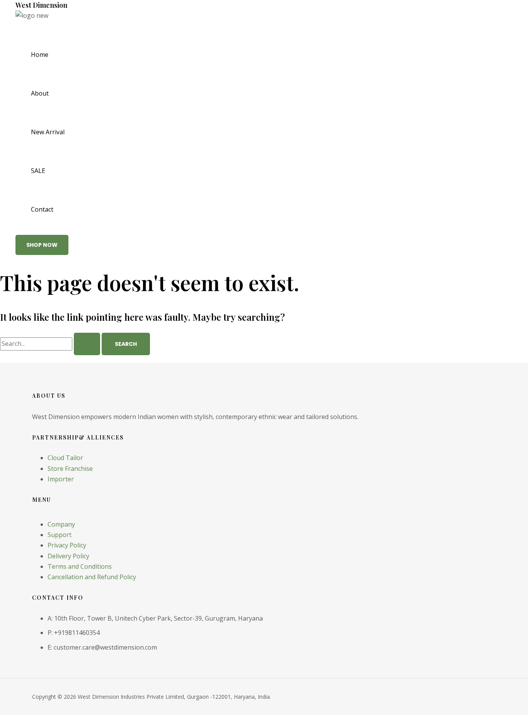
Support (60, 534)
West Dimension (41, 5)
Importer (61, 479)
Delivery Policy (68, 556)
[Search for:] (51, 343)
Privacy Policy (67, 545)
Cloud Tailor (65, 457)
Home (39, 54)
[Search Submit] (87, 344)
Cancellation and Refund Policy (92, 577)
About (40, 93)
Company (61, 524)
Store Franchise (70, 468)
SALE (38, 170)
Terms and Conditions (80, 566)
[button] (41, 245)
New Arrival (48, 132)
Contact (42, 209)
